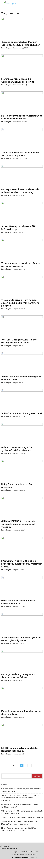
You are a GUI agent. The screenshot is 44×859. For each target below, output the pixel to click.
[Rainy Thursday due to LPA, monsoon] (22, 471)
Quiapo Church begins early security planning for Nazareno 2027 (21, 805)
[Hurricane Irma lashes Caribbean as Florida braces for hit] (22, 102)
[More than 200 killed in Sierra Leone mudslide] (22, 587)
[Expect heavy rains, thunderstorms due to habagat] (22, 698)
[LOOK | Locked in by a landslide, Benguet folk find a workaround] (22, 735)
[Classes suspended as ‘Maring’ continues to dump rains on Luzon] (22, 28)
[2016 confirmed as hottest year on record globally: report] (22, 624)
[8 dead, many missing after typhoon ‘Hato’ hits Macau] (22, 434)
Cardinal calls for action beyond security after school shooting (21, 790)
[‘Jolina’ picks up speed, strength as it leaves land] (22, 363)
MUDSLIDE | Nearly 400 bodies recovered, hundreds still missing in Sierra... (21, 563)
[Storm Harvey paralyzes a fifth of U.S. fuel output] (22, 213)
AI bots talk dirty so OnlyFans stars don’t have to (22, 817)
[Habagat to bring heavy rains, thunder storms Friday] (22, 661)
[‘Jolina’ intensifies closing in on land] (22, 400)
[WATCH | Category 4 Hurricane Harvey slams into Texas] (22, 326)
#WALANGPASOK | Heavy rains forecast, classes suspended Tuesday (18, 524)
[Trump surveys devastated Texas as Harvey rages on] (22, 250)
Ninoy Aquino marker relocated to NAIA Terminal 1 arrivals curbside (18, 829)
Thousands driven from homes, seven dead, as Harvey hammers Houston (20, 303)
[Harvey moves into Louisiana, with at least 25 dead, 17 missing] (22, 176)
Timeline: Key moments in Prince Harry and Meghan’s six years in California (19, 822)
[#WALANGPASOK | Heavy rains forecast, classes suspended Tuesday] (22, 508)
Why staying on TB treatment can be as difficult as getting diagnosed (21, 812)
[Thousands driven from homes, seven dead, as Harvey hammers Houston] (22, 286)
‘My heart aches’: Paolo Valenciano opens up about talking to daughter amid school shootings (20, 797)
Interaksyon (6, 48)
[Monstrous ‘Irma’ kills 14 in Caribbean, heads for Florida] (22, 65)
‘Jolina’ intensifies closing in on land (21, 413)
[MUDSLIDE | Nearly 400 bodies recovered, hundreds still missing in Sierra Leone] (22, 547)
